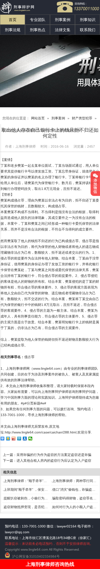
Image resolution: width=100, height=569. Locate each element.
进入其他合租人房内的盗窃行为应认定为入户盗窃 (54, 460)
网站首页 (38, 118)
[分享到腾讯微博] (19, 438)
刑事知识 (87, 20)
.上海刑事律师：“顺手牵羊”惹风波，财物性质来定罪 (42, 481)
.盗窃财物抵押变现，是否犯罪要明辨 (30, 507)
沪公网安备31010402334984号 (36, 556)
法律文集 (62, 30)
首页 (13, 20)
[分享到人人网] (25, 438)
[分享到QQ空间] (8, 438)
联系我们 (87, 30)
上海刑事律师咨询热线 (50, 564)
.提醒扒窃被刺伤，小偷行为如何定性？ (32, 498)
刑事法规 (12, 30)
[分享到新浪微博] (14, 438)
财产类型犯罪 (82, 118)
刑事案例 (62, 20)
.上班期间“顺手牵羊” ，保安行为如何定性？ (35, 489)
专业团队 (37, 20)
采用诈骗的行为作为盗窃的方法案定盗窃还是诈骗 (54, 455)
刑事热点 (37, 30)
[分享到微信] (30, 438)
